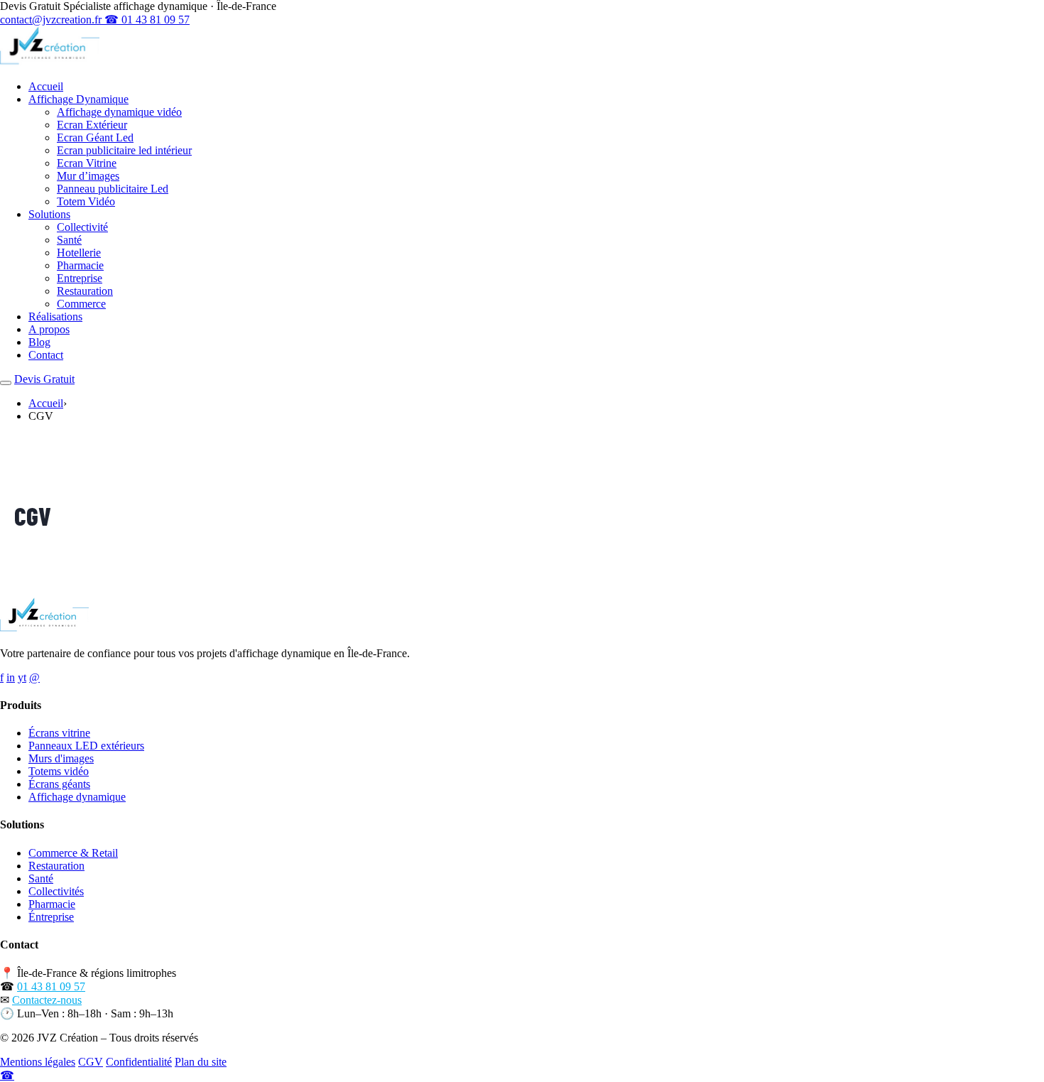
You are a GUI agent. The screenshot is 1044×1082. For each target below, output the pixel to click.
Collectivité (82, 227)
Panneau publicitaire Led (112, 189)
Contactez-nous (47, 1000)
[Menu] (5, 383)
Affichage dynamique (77, 797)
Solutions (49, 214)
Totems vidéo (58, 771)
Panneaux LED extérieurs (86, 746)
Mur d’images (88, 176)
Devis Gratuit (44, 379)
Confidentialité (139, 1062)
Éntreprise (51, 917)
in (10, 677)
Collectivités (56, 891)
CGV (90, 1062)
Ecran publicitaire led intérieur (124, 150)
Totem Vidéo (86, 201)
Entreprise (79, 278)
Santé (69, 240)
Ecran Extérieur (92, 125)
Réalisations (55, 316)
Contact (45, 355)
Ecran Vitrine (86, 163)
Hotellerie (79, 253)
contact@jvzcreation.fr (52, 19)
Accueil (45, 86)
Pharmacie (80, 265)
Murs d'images (61, 758)
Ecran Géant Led (95, 137)
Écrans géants (59, 784)
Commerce (81, 304)
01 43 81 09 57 (51, 986)
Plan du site (201, 1062)
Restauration (85, 291)
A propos (49, 329)
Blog (39, 342)
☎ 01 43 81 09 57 (147, 19)
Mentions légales (37, 1062)
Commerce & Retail (73, 853)
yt (22, 677)
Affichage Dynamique (78, 99)
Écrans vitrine (59, 733)
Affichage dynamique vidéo (119, 112)
